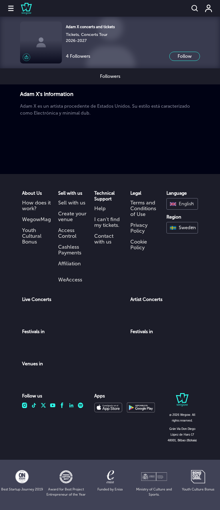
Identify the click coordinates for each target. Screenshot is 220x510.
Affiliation (69, 263)
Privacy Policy (139, 228)
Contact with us (103, 239)
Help (100, 208)
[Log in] (208, 8)
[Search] (194, 8)
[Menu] (11, 8)
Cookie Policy (138, 244)
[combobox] (182, 203)
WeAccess (70, 280)
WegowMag (36, 219)
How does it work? (36, 205)
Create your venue (72, 216)
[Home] (23, 8)
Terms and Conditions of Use (143, 208)
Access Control (67, 233)
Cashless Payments (69, 250)
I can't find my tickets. (107, 222)
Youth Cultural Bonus (32, 236)
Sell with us (71, 203)
